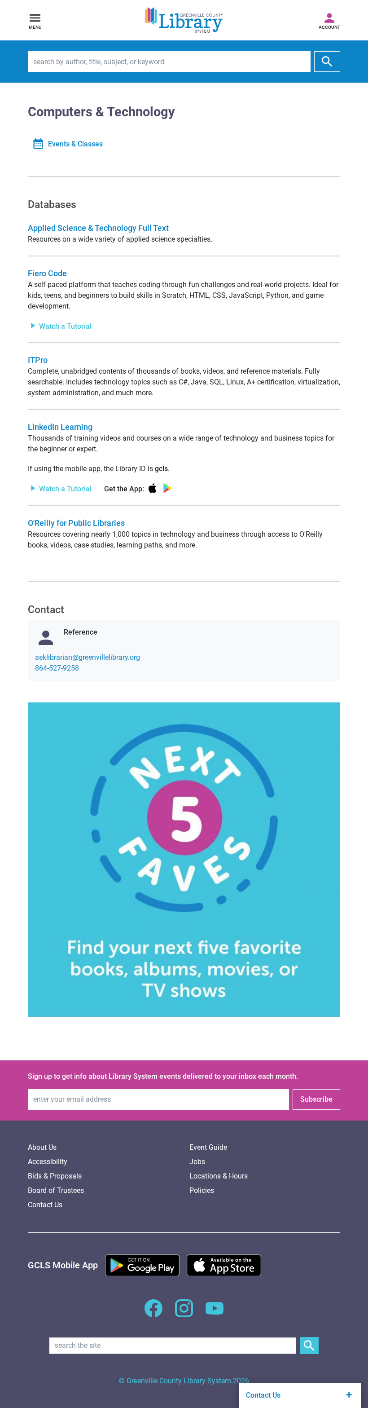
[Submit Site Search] (309, 1345)
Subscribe (316, 1099)
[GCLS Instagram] (184, 1313)
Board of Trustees (56, 1190)
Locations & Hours (218, 1176)
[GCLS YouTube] (214, 1313)
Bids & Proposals (55, 1176)
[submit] (327, 61)
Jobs (197, 1161)
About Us (42, 1147)
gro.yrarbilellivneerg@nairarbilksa (87, 657)
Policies (201, 1190)
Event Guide (208, 1147)
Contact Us (45, 1205)
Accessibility (47, 1161)
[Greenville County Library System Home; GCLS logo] (184, 20)
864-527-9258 (57, 668)
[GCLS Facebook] (153, 1313)
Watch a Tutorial (64, 326)
